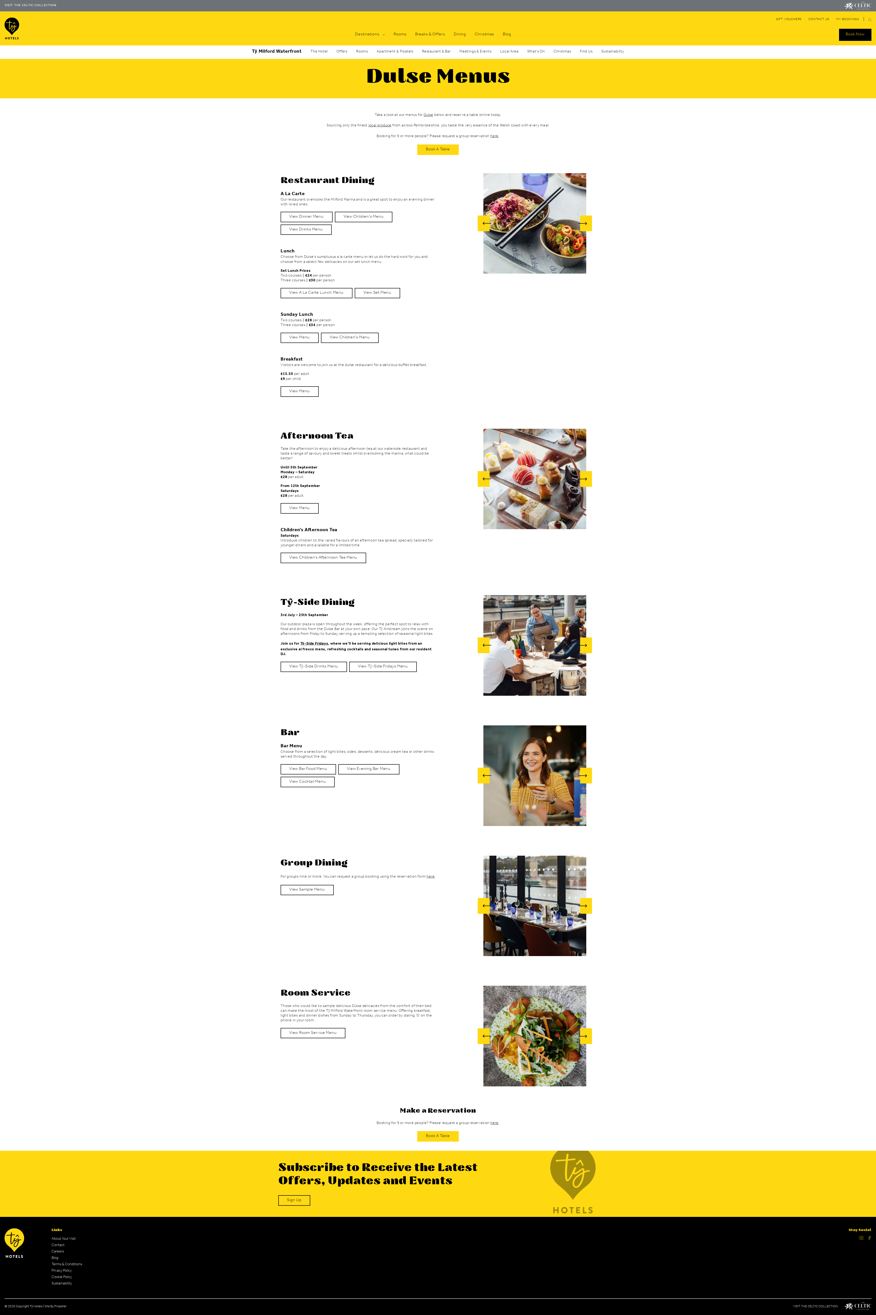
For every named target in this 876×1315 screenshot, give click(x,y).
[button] (869, 20)
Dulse (428, 115)
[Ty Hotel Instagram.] (861, 1239)
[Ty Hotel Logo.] (14, 1257)
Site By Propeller (55, 1306)
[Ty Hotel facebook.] (869, 1239)
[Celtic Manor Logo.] (858, 1307)
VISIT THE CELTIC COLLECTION (30, 5)
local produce (379, 126)
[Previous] (484, 223)
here (494, 136)
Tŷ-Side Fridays (314, 644)
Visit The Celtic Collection (815, 1306)
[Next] (585, 223)
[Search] (864, 20)
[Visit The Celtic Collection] (858, 6)
